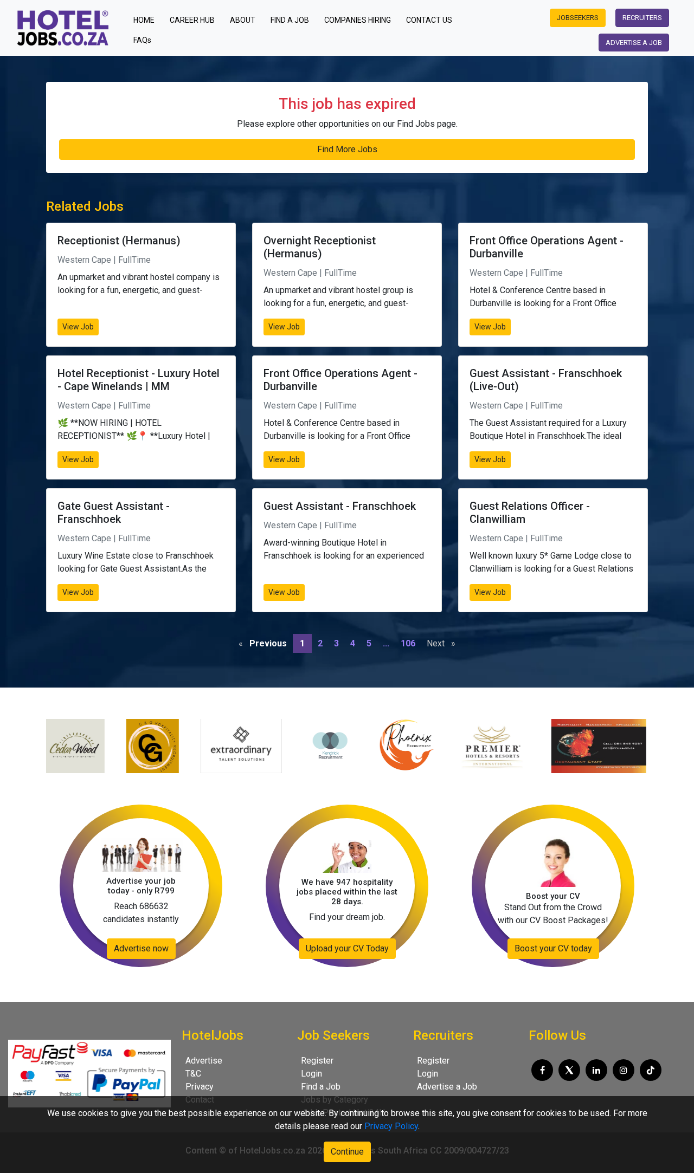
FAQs (142, 40)
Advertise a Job (447, 1086)
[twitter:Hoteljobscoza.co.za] (569, 1070)
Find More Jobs (347, 149)
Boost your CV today (553, 948)
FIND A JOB (290, 20)
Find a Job (320, 1086)
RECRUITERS (642, 18)
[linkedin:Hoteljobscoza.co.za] (596, 1070)
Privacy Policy (391, 1126)
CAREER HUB (192, 20)
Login (311, 1073)
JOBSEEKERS (578, 18)
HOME (147, 19)
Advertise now (141, 948)
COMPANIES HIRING (357, 20)
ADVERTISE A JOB (634, 42)
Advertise (203, 1060)
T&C (193, 1073)
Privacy (199, 1086)
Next (444, 643)
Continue (347, 1151)
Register (317, 1060)
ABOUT (242, 20)
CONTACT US (429, 20)
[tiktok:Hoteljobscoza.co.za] (650, 1070)
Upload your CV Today (347, 948)
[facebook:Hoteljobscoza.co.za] (542, 1070)
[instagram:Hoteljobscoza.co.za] (623, 1070)
